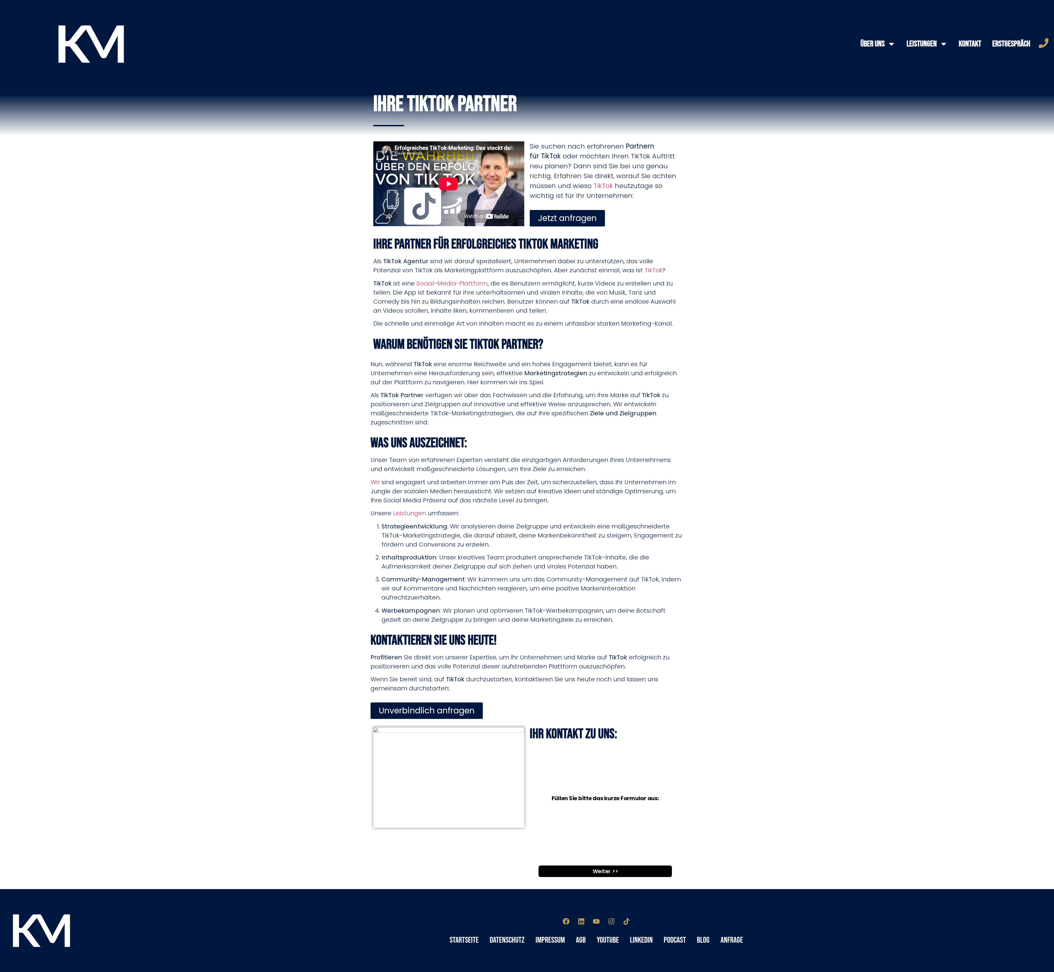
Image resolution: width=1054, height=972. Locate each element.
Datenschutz (507, 940)
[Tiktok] (626, 921)
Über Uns (872, 44)
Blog (703, 940)
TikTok (603, 185)
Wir (375, 482)
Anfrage (732, 940)
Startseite (464, 940)
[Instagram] (611, 921)
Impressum (550, 940)
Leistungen (922, 44)
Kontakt (970, 44)
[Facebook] (566, 921)
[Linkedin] (581, 921)
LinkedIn (641, 940)
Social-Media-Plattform (452, 283)
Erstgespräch (1011, 44)
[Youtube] (596, 921)
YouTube (608, 940)
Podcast (675, 940)
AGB (581, 940)
